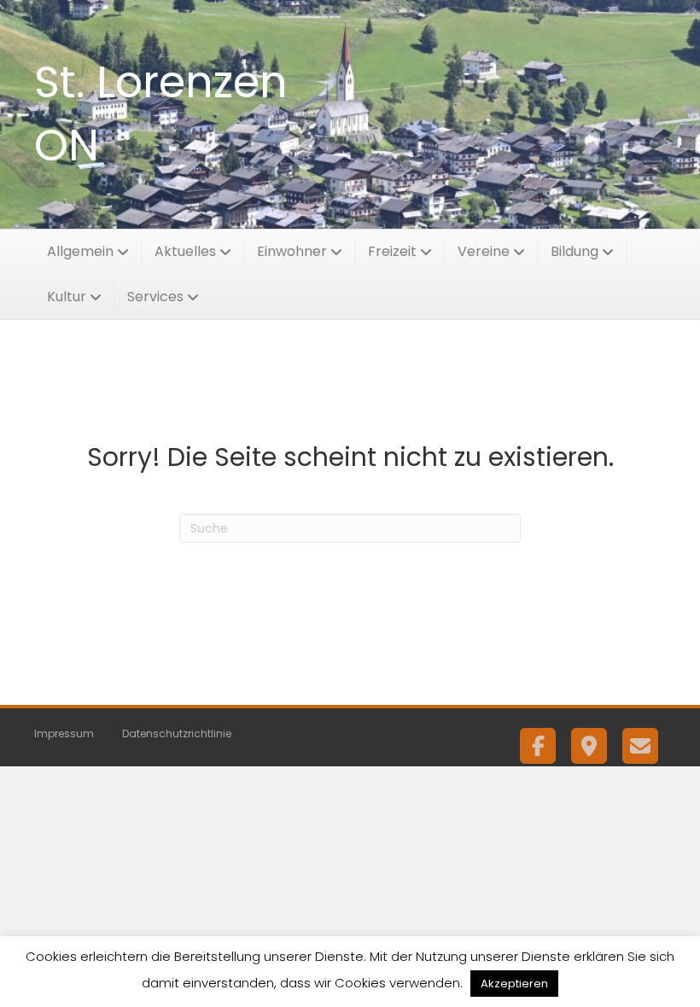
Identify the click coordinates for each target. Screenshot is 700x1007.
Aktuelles (185, 251)
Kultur (66, 296)
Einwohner (292, 251)
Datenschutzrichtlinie (176, 733)
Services (155, 296)
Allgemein (80, 251)
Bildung (574, 251)
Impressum (64, 733)
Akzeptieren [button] (514, 983)
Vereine (484, 251)
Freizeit (392, 251)
